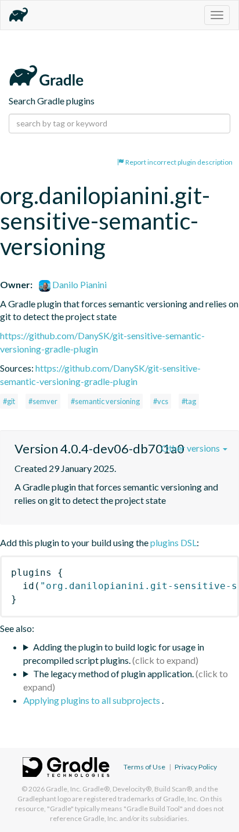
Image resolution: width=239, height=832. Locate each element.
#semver (42, 401)
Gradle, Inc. (63, 788)
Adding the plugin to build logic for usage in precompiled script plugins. (113, 653)
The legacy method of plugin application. (113, 673)
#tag (189, 401)
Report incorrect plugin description (178, 162)
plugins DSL (173, 542)
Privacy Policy (196, 766)
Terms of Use (144, 766)
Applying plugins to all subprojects (92, 700)
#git (9, 401)
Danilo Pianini (78, 284)
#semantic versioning (105, 401)
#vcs (160, 401)
